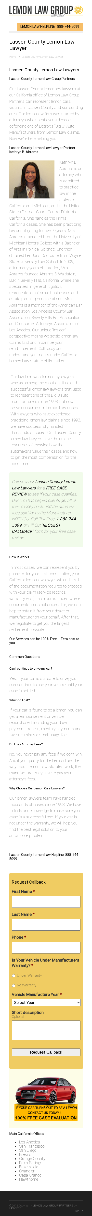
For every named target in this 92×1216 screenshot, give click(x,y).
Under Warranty (29, 975)
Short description (28, 1012)
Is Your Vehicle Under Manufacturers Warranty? (45, 963)
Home (12, 56)
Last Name (23, 914)
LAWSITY (15, 1208)
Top (77, 1211)
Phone (19, 937)
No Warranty (26, 985)
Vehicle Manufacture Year (37, 994)
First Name (23, 891)
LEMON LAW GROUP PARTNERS (53, 1205)
